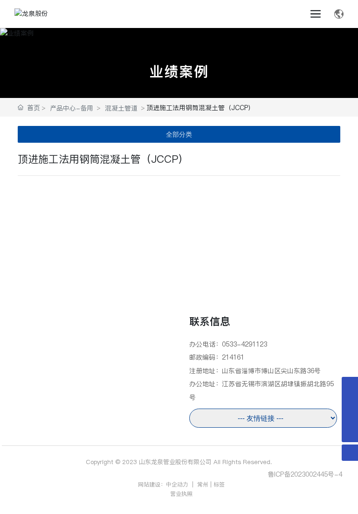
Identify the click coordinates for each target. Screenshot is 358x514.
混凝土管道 (121, 108)
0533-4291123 (244, 344)
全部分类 (179, 134)
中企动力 (177, 484)
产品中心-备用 (71, 108)
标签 (219, 484)
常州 (201, 484)
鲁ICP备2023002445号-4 (305, 474)
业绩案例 (179, 71)
